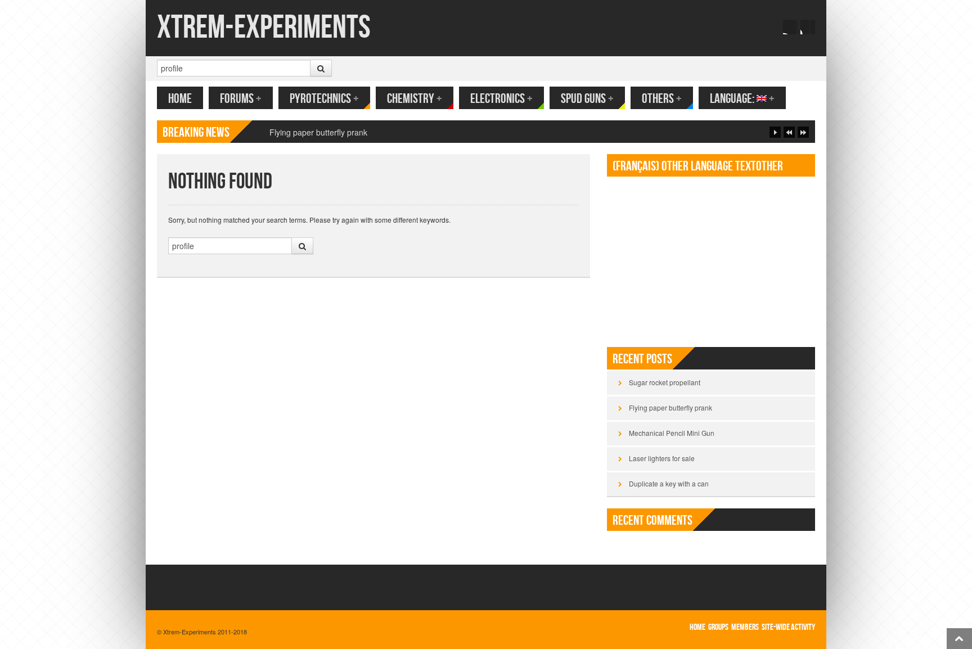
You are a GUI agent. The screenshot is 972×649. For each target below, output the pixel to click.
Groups (718, 627)
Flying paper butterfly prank (670, 407)
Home (180, 99)
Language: (742, 99)
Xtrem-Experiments (264, 27)
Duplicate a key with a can (669, 483)
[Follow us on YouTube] (807, 27)
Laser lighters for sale (662, 458)
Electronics (501, 99)
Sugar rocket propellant (664, 382)
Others (662, 99)
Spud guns (587, 99)
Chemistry (414, 99)
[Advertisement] (711, 257)
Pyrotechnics (324, 99)
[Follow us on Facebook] (790, 27)
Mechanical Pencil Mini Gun (671, 433)
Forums (241, 99)
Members (745, 627)
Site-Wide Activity (788, 627)
